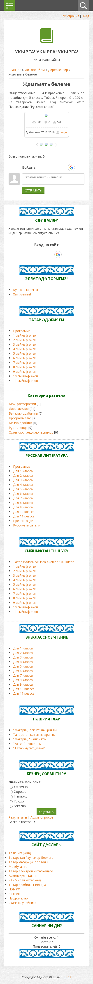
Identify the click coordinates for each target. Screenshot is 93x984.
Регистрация (70, 16)
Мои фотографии (22, 404)
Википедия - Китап (23, 875)
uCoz (67, 977)
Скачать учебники (22, 903)
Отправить (33, 190)
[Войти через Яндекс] (63, 167)
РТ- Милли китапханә (25, 880)
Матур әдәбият (21, 423)
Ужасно (20, 806)
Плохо (19, 801)
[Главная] (46, 41)
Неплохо (21, 796)
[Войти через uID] (40, 167)
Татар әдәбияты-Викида (27, 885)
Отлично (21, 787)
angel (63, 132)
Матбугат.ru (18, 866)
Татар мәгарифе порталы (28, 862)
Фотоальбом (35, 70)
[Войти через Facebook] (55, 167)
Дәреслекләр (58, 70)
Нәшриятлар (18, 898)
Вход (85, 16)
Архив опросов (41, 817)
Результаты (18, 817)
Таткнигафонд (20, 853)
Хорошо (20, 791)
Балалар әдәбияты (23, 413)
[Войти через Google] (71, 167)
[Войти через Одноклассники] (79, 167)
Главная (15, 70)
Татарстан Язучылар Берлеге (31, 857)
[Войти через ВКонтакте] (48, 167)
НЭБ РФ (14, 889)
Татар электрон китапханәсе (31, 871)
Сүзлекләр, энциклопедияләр (31, 432)
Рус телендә (18, 427)
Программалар (20, 418)
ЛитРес (14, 894)
